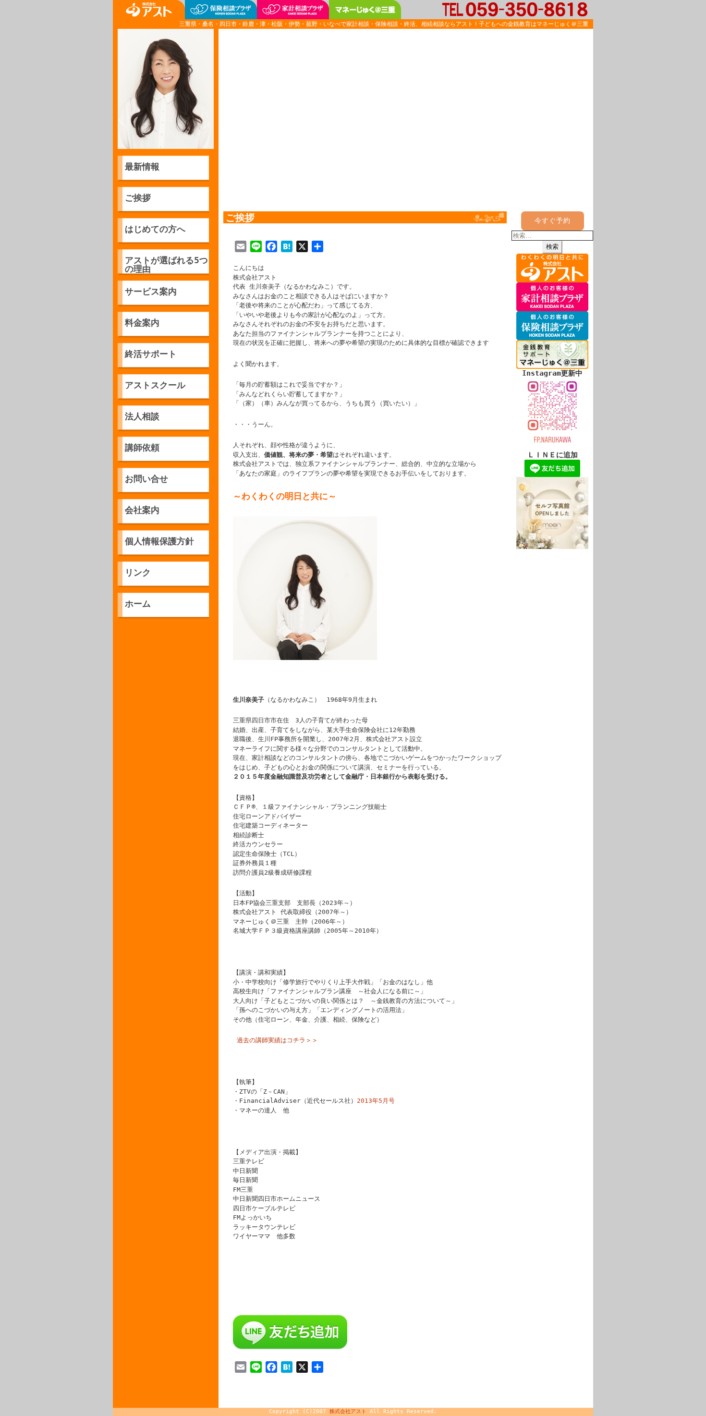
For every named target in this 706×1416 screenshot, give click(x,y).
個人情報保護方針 (159, 541)
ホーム (138, 603)
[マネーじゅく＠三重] (365, 9)
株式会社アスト (347, 1411)
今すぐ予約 (553, 220)
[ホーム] (149, 9)
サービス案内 (151, 291)
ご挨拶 (138, 198)
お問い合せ (146, 479)
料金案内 (142, 322)
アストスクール (155, 385)
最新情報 (142, 166)
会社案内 (142, 510)
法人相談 (142, 416)
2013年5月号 (376, 1100)
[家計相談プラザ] (293, 9)
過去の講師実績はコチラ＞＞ (275, 1040)
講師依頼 (142, 447)
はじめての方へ (155, 229)
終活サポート (151, 354)
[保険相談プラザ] (221, 9)
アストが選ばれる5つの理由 (166, 264)
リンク (138, 572)
